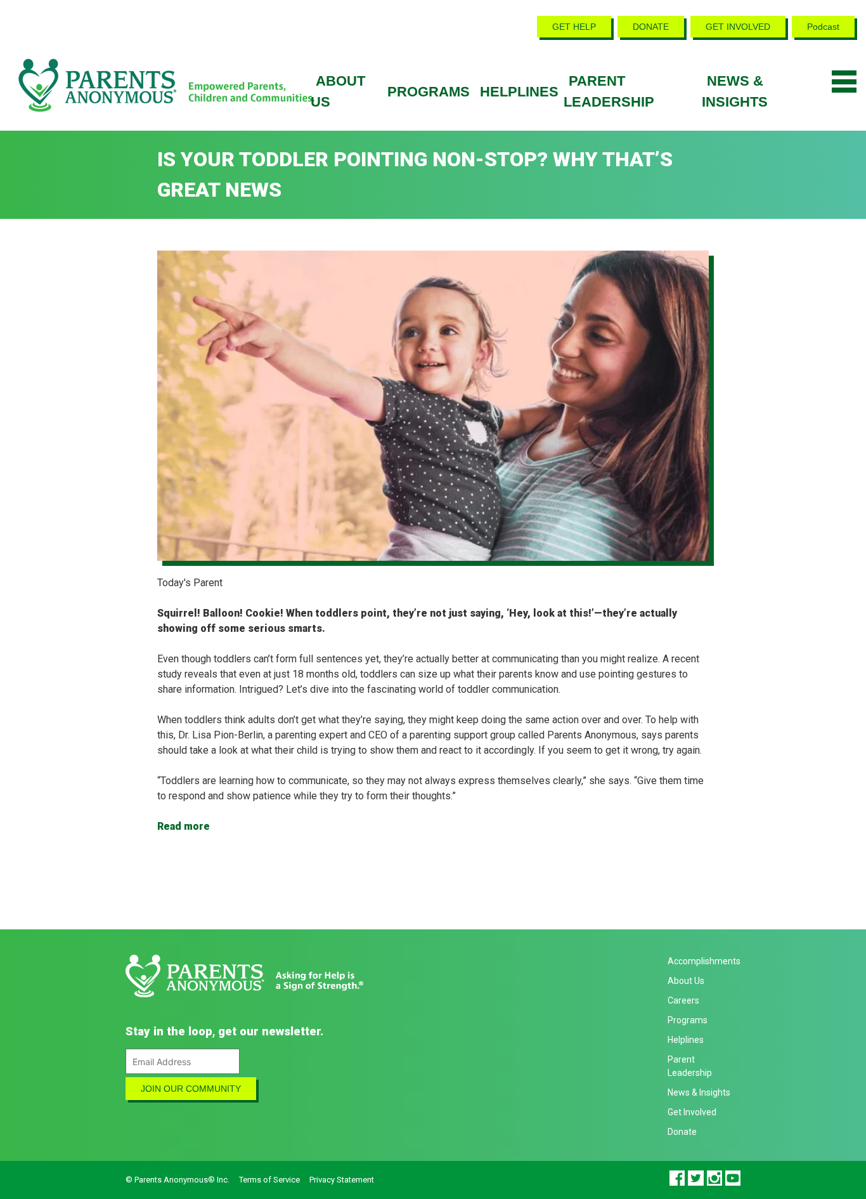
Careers (683, 1000)
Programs (428, 92)
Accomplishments (704, 961)
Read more (183, 826)
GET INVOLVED (738, 27)
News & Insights (699, 1092)
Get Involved (692, 1112)
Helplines (519, 92)
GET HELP (574, 27)
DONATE (651, 27)
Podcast (823, 27)
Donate (682, 1132)
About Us (686, 981)
